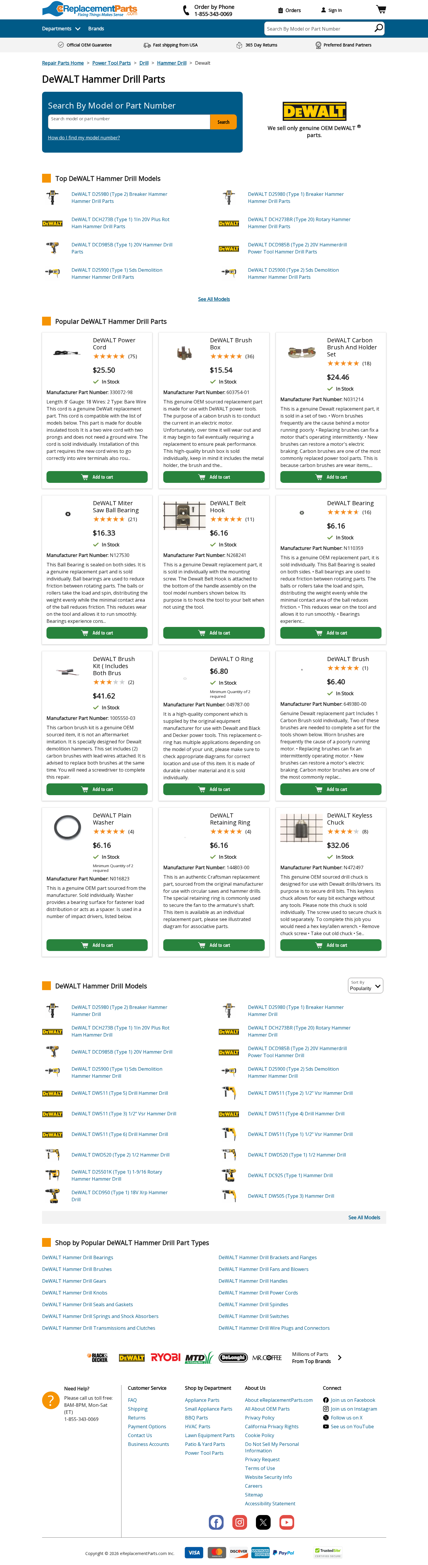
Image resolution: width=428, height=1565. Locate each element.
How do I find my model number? (84, 137)
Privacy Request (262, 1459)
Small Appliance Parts (208, 1409)
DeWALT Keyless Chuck (349, 818)
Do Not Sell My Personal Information (272, 1447)
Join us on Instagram (354, 1409)
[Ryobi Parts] (165, 1357)
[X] (263, 1522)
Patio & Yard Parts (205, 1444)
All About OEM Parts (267, 1409)
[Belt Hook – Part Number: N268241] (184, 516)
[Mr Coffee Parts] (267, 1357)
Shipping (138, 1409)
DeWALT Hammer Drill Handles (253, 1281)
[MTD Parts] (199, 1357)
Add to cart (103, 477)
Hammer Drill (171, 63)
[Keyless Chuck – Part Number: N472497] (301, 828)
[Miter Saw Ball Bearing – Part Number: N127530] (67, 516)
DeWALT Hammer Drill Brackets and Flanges (268, 1257)
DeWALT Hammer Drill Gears (74, 1281)
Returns (137, 1417)
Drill (144, 63)
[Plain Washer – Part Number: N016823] (67, 828)
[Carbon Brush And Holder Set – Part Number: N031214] (301, 353)
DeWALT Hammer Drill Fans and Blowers (264, 1269)
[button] (381, 10)
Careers (253, 1486)
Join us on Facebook (353, 1400)
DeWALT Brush (348, 659)
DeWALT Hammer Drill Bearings (77, 1257)
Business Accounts (148, 1444)
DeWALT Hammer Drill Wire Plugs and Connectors (274, 1328)
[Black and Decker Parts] (98, 1357)
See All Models (214, 299)
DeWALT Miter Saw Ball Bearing (116, 506)
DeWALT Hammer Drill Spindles (253, 1304)
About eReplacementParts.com (279, 1400)
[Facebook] (216, 1522)
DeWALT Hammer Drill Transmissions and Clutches (98, 1328)
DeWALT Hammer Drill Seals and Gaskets (87, 1304)
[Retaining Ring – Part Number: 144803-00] (184, 828)
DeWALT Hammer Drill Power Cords (258, 1292)
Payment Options (147, 1426)
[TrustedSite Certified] (328, 1552)
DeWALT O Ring (231, 659)
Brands (96, 28)
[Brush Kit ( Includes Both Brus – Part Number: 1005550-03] (67, 672)
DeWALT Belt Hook (228, 506)
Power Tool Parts (111, 63)
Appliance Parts (202, 1400)
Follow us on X (346, 1417)
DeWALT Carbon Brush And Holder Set (352, 347)
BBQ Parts (196, 1417)
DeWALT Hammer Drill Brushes (77, 1269)
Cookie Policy (259, 1435)
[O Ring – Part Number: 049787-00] (184, 672)
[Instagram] (239, 1522)
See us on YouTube (352, 1426)
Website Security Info (268, 1477)
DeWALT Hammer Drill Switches (254, 1316)
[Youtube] (286, 1522)
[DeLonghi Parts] (233, 1357)
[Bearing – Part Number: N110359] (301, 516)
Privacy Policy (259, 1417)
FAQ (132, 1400)
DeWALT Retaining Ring (230, 818)
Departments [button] (56, 28)
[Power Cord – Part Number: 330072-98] (67, 353)
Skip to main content (214, 12)
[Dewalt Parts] (131, 1357)
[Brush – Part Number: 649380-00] (301, 672)
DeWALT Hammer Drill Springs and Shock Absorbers (100, 1316)
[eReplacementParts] (90, 9)
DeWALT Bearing (350, 503)
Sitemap (254, 1494)
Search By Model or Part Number (303, 29)
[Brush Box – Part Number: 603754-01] (184, 353)
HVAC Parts (197, 1426)
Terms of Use (260, 1468)
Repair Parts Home (63, 63)
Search (223, 122)
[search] (379, 27)
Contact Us (140, 1435)
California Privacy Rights (272, 1426)
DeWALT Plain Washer (112, 818)
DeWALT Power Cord (114, 343)
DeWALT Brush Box (231, 343)
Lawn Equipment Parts (210, 1435)
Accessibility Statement (270, 1503)
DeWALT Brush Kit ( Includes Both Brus (114, 666)
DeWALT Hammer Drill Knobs (74, 1292)
